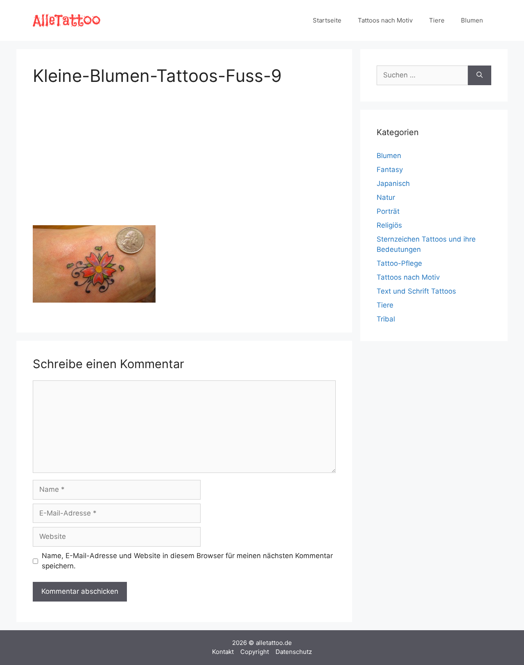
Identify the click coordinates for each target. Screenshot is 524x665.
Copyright (254, 652)
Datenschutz (294, 652)
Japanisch (393, 183)
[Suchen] (479, 75)
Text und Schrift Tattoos (416, 291)
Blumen (472, 20)
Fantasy (390, 169)
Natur (386, 197)
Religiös (389, 225)
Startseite (327, 20)
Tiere (437, 20)
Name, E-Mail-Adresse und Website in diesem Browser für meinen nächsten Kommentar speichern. (187, 561)
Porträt (388, 211)
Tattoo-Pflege (399, 263)
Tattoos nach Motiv (385, 20)
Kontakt (223, 652)
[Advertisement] (184, 154)
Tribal (386, 319)
